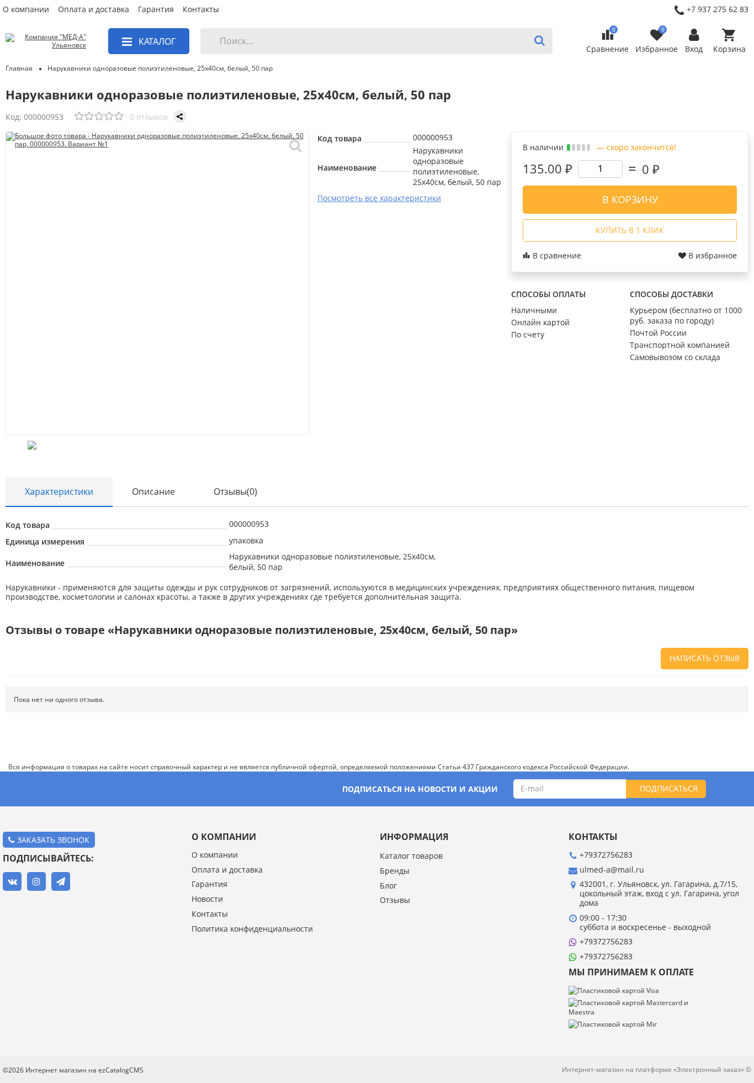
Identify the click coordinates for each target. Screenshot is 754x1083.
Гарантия (156, 9)
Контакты (201, 9)
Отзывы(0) (235, 491)
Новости (207, 899)
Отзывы (395, 900)
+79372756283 (606, 941)
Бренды (395, 871)
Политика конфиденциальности (252, 929)
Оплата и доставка (93, 9)
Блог (388, 886)
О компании (26, 9)
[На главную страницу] (46, 41)
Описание (153, 491)
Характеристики (59, 491)
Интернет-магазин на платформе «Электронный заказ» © (656, 1069)
